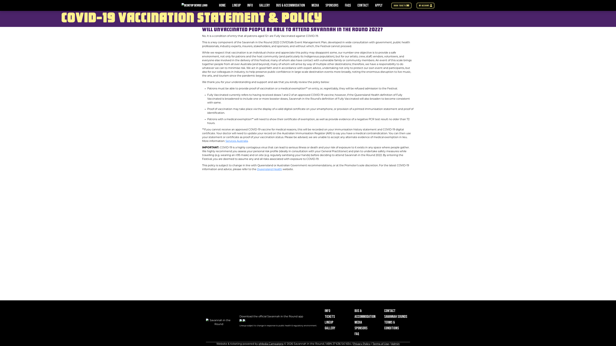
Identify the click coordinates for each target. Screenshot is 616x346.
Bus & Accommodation (290, 5)
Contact (363, 5)
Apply (378, 5)
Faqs (348, 5)
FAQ (357, 334)
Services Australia (237, 141)
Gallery (264, 5)
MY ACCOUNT (424, 5)
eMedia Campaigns (271, 344)
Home (222, 5)
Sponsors (331, 5)
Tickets (330, 316)
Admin (395, 344)
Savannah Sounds (395, 316)
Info (250, 5)
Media (315, 5)
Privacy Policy (361, 344)
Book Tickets (400, 5)
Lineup (236, 5)
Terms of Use (380, 344)
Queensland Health (269, 169)
